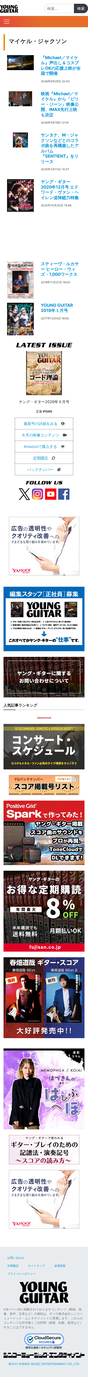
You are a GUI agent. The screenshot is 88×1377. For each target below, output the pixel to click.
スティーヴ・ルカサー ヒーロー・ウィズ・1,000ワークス (60, 269)
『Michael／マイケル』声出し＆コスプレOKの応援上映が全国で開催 (61, 65)
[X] (24, 493)
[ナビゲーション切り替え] (6, 21)
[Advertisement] (44, 233)
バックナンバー (40, 469)
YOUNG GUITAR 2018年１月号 (57, 308)
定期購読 (40, 458)
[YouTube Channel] (50, 493)
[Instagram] (37, 493)
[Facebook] (63, 493)
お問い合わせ (15, 1258)
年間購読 (13, 1265)
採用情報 (59, 1265)
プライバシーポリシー (21, 1273)
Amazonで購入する (40, 446)
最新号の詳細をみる (40, 423)
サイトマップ (36, 1265)
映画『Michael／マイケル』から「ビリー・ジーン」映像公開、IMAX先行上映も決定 (60, 104)
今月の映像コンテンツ (40, 435)
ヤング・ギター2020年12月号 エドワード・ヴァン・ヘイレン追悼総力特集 (60, 189)
